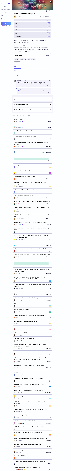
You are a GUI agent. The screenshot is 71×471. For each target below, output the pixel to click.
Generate (47, 55)
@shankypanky (21, 90)
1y (20, 89)
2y (25, 80)
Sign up (6, 23)
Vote (49, 19)
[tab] (17, 67)
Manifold (17, 59)
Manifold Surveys (31, 59)
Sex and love (23, 59)
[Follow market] (46, 11)
